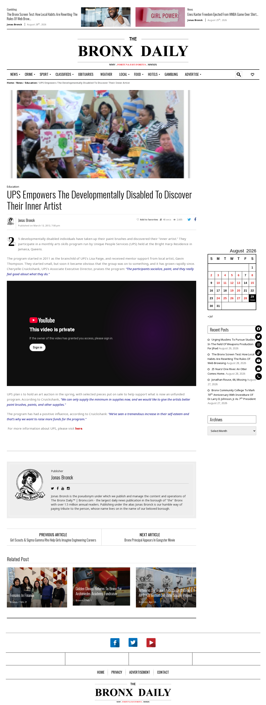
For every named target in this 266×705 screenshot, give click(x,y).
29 (252, 296)
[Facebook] (258, 328)
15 (252, 283)
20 (238, 290)
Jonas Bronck (14, 24)
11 (225, 283)
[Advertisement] (31, 50)
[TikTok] (258, 352)
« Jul (210, 316)
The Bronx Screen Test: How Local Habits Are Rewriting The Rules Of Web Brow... (42, 16)
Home (10, 82)
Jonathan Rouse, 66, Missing (229, 379)
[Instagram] (258, 344)
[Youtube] (258, 360)
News (190, 9)
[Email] (258, 368)
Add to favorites (149, 219)
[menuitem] (14, 74)
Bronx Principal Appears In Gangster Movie (149, 540)
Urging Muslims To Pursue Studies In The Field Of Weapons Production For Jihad (231, 344)
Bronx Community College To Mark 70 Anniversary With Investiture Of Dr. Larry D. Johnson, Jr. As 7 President (232, 394)
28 (245, 298)
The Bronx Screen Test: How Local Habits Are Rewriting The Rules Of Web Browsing (231, 358)
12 (232, 283)
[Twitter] (258, 336)
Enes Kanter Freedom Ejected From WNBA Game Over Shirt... (222, 14)
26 (232, 298)
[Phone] (258, 376)
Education (31, 82)
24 (218, 298)
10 (218, 283)
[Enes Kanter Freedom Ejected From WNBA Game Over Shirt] (160, 16)
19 (232, 290)
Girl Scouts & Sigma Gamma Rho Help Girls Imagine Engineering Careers (53, 540)
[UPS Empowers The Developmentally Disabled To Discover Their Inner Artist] (100, 134)
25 (225, 298)
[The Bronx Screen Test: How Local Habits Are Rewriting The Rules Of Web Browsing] (106, 16)
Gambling (12, 9)
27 (238, 298)
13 (238, 283)
